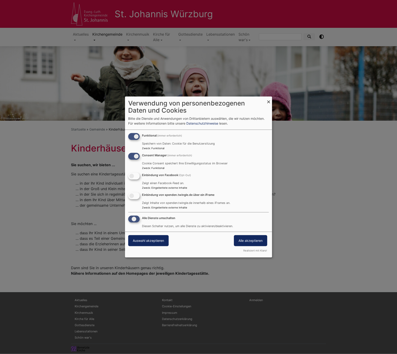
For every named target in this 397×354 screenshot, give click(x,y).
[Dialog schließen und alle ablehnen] (268, 99)
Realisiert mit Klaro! (255, 250)
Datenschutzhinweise (202, 123)
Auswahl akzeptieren (148, 240)
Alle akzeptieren (250, 240)
